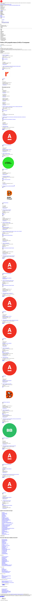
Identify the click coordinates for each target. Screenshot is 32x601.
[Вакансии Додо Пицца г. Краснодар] (16, 394)
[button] (1, 15)
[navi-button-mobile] (1, 18)
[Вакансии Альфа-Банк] (16, 304)
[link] (1, 13)
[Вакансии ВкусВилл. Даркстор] (16, 430)
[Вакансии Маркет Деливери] (16, 163)
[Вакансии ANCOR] (16, 74)
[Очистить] (1, 27)
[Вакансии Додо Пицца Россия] (16, 195)
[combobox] (4, 25)
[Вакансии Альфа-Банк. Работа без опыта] (16, 137)
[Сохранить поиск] (1, 29)
